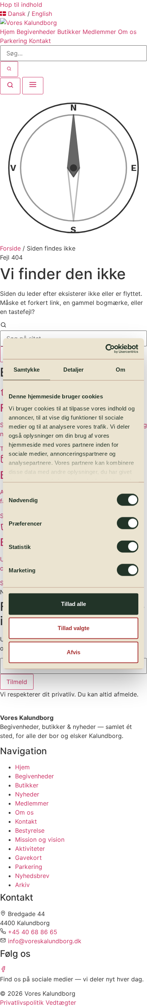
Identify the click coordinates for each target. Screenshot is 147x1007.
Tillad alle (73, 604)
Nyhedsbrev (32, 875)
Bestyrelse (29, 830)
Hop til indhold (21, 4)
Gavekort (28, 857)
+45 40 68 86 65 (32, 932)
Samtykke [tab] (27, 369)
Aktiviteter (30, 848)
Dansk (17, 13)
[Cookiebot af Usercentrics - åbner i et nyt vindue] (105, 349)
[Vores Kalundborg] (28, 22)
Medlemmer (99, 31)
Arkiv (22, 885)
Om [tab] (120, 369)
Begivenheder (36, 31)
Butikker (69, 31)
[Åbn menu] (32, 85)
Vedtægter (61, 1002)
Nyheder (27, 794)
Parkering (13, 41)
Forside (10, 248)
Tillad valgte (73, 628)
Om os (127, 31)
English (42, 13)
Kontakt (40, 41)
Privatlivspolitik (22, 1002)
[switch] (127, 523)
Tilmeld (16, 682)
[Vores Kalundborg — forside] (28, 708)
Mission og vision (39, 839)
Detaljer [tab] (73, 369)
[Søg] (9, 69)
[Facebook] (3, 970)
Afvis (73, 652)
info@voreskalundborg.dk (44, 941)
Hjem (7, 31)
